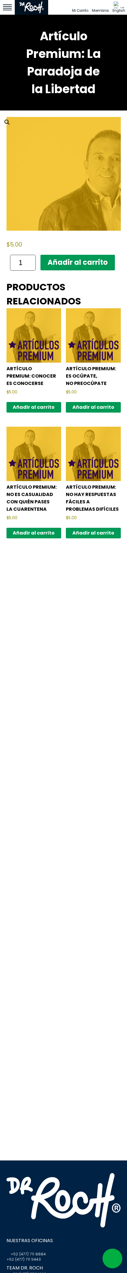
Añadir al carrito (78, 262)
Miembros (100, 10)
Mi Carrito (80, 10)
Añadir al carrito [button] (34, 407)
